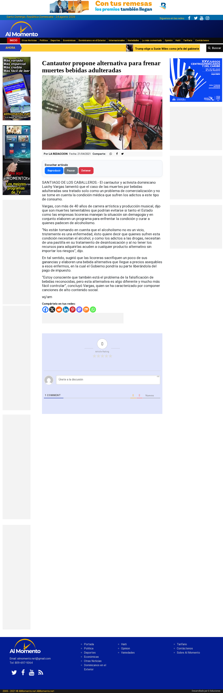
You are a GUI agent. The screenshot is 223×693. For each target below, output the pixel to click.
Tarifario (187, 40)
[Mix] (86, 309)
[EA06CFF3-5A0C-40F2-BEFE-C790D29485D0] (16, 160)
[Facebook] (45, 309)
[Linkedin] (66, 309)
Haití (177, 40)
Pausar (71, 170)
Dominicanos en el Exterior (92, 40)
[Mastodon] (79, 309)
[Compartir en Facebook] (115, 154)
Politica (88, 648)
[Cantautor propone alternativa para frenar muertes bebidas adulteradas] (102, 112)
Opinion (125, 648)
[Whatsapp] (93, 309)
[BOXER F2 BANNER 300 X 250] (196, 79)
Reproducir (54, 170)
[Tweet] (121, 154)
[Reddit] (59, 309)
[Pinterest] (73, 309)
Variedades (133, 40)
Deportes (55, 40)
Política (44, 40)
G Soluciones (214, 691)
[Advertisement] (16, 252)
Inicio (13, 40)
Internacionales (117, 40)
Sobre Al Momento (188, 652)
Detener (86, 170)
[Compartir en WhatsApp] (109, 154)
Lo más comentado (152, 40)
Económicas (69, 40)
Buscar (216, 48)
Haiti (124, 644)
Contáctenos (202, 40)
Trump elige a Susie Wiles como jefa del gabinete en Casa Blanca (139, 48)
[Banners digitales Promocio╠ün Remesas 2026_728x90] (111, 6)
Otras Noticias (29, 40)
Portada (89, 644)
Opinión (168, 40)
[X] (52, 309)
